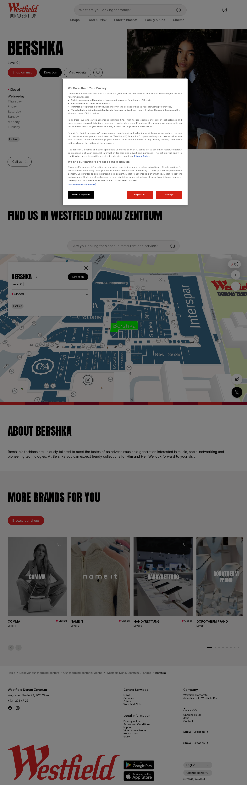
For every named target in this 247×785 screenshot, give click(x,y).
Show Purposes (81, 194)
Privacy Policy (142, 156)
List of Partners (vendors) (82, 184)
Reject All (139, 194)
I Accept (169, 194)
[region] (125, 141)
